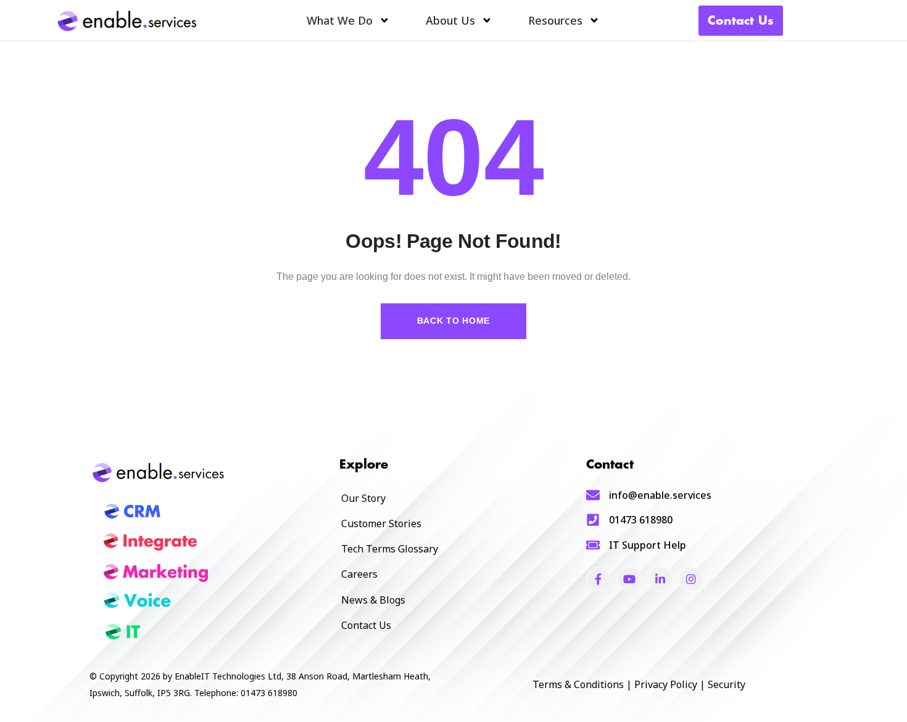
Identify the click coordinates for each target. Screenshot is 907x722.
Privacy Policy (665, 684)
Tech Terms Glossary (389, 549)
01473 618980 (641, 520)
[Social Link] (598, 579)
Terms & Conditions (578, 684)
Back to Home (453, 321)
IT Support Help (647, 545)
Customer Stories (381, 523)
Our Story (363, 498)
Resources (555, 20)
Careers (359, 574)
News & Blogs (373, 600)
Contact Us (366, 625)
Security (726, 684)
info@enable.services (660, 495)
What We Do (340, 20)
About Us (450, 20)
